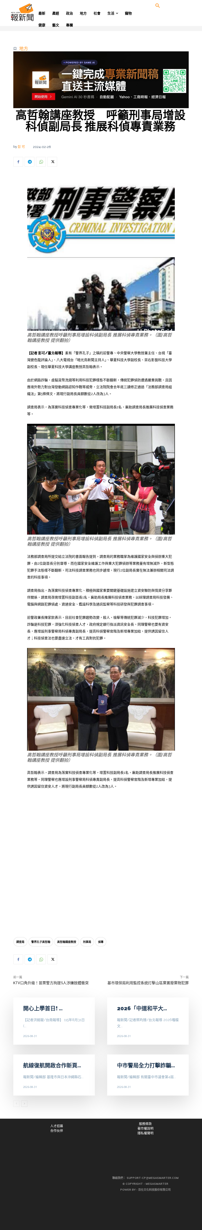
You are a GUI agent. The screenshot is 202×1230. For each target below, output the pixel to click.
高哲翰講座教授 (66, 942)
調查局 (20, 942)
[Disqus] (101, 864)
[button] (158, 6)
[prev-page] (16, 1103)
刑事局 (87, 942)
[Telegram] (29, 162)
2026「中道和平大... (142, 1008)
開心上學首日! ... (43, 1008)
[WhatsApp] (41, 162)
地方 (23, 48)
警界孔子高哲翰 (40, 942)
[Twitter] (52, 162)
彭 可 (21, 146)
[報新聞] (30, 12)
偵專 (100, 942)
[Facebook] (18, 162)
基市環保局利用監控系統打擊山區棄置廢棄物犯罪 (148, 983)
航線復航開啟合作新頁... (52, 1065)
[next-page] (24, 1103)
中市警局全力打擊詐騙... (146, 1065)
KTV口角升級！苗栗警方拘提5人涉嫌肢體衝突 (51, 983)
